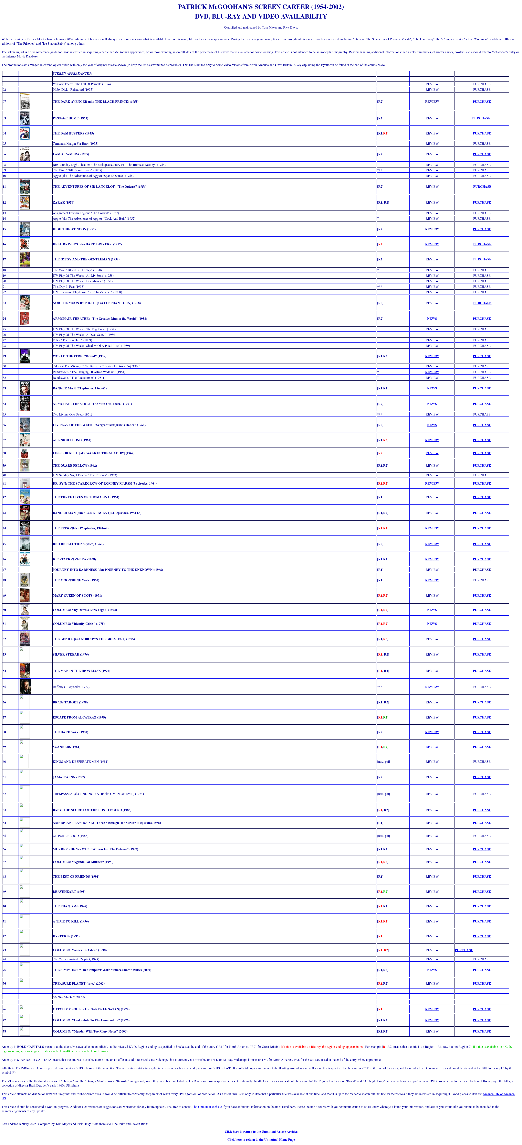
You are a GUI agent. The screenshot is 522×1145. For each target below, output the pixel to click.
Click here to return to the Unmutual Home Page (261, 1139)
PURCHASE (482, 101)
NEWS (432, 388)
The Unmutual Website (207, 1106)
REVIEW (432, 356)
